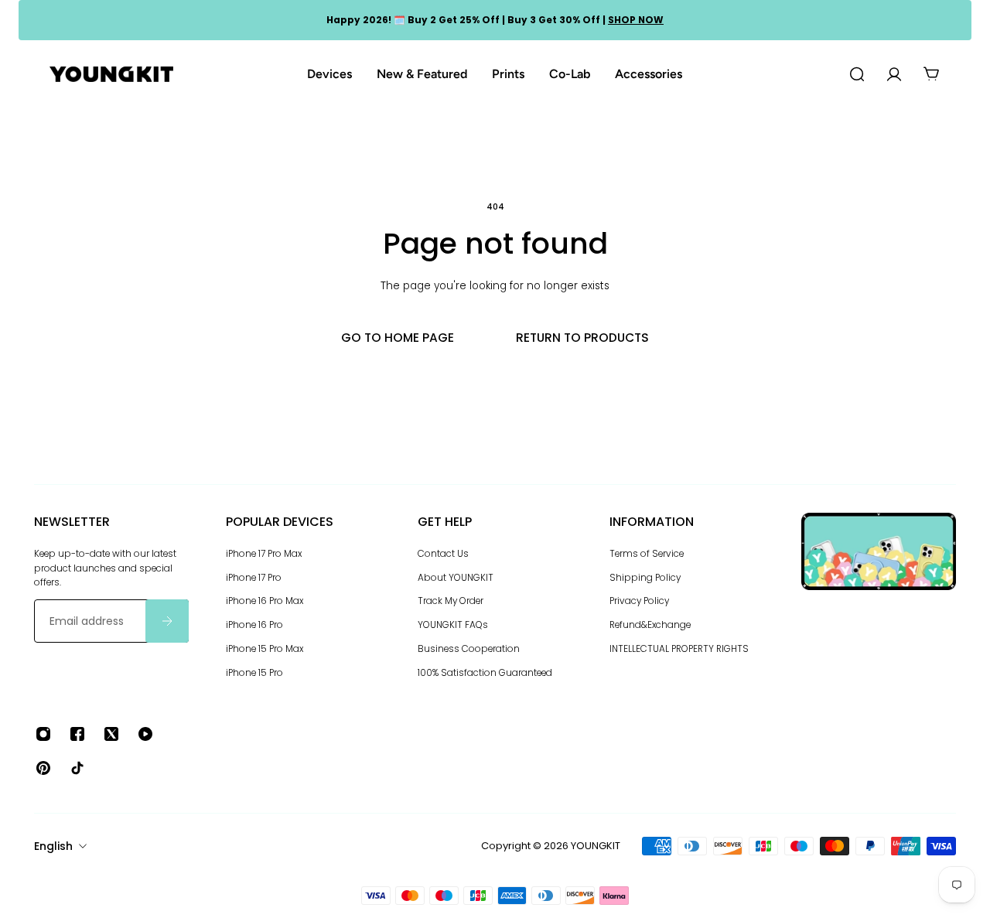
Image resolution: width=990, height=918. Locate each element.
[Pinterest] (43, 768)
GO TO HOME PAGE (397, 337)
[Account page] (894, 74)
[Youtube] (145, 734)
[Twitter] (111, 734)
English (53, 846)
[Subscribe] (167, 621)
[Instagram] (43, 734)
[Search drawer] (857, 74)
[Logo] (111, 74)
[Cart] (931, 74)
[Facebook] (77, 734)
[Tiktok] (77, 768)
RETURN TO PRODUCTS (582, 337)
